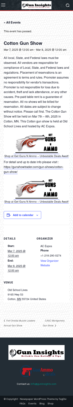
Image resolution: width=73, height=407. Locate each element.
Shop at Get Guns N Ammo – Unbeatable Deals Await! (36, 156)
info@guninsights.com (43, 384)
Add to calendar (23, 215)
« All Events (12, 22)
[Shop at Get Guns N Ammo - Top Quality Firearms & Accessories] (37, 152)
